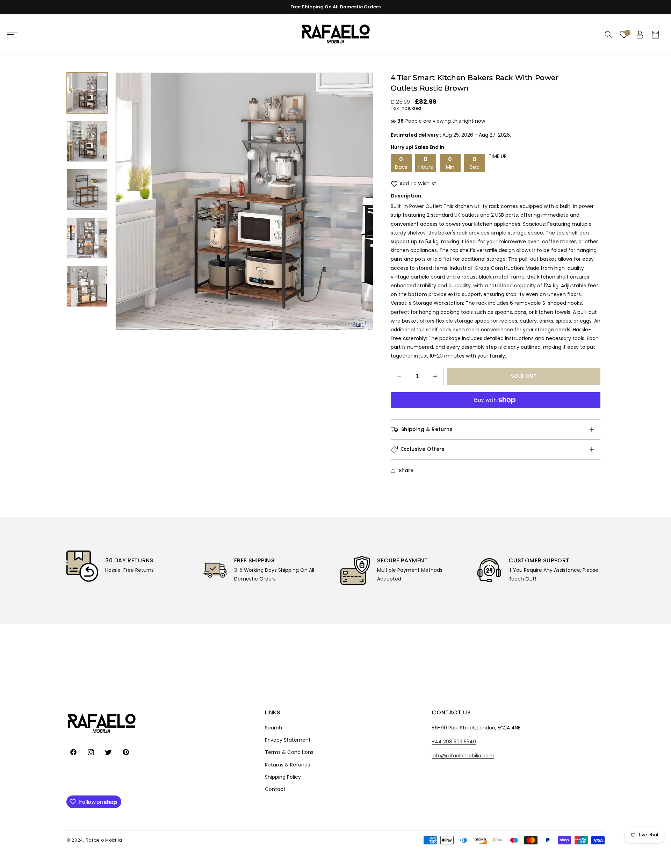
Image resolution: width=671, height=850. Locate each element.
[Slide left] (126, 201)
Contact (275, 789)
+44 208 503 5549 (454, 741)
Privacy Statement (288, 739)
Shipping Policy (283, 776)
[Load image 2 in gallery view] (87, 141)
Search (273, 727)
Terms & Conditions (289, 752)
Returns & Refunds (287, 764)
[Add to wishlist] (394, 183)
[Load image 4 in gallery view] (87, 238)
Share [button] (406, 470)
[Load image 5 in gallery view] (87, 286)
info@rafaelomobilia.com (463, 755)
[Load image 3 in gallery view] (87, 189)
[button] (15, 34)
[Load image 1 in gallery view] (87, 93)
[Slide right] (363, 201)
